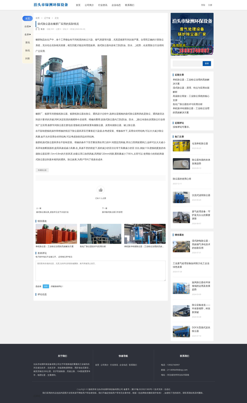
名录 (26, 34)
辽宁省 (47, 18)
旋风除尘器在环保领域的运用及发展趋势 (201, 286)
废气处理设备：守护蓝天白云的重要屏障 (201, 215)
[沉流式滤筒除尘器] (181, 197)
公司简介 (89, 5)
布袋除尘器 (97, 125)
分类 (26, 26)
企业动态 (116, 5)
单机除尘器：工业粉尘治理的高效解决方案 (55, 246)
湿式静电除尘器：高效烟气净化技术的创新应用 (201, 244)
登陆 (203, 5)
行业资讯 (102, 5)
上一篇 (38, 208)
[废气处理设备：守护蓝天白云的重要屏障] (181, 217)
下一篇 (104, 208)
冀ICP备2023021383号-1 (143, 389)
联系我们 (129, 5)
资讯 (27, 42)
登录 (46, 286)
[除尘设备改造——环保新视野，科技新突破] (181, 311)
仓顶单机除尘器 (200, 143)
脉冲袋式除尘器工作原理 (112, 212)
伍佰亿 (167, 389)
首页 (78, 5)
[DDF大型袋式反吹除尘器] (181, 331)
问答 (27, 58)
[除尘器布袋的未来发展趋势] (181, 164)
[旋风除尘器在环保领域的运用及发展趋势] (181, 288)
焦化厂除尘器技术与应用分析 (93, 246)
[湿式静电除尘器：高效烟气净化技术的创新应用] (181, 246)
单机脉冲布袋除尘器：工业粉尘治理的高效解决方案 (147, 246)
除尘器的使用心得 (182, 178)
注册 (210, 5)
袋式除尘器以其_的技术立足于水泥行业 (52, 212)
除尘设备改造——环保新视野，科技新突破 (201, 308)
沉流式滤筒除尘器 (201, 195)
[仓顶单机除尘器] (181, 145)
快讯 (27, 50)
